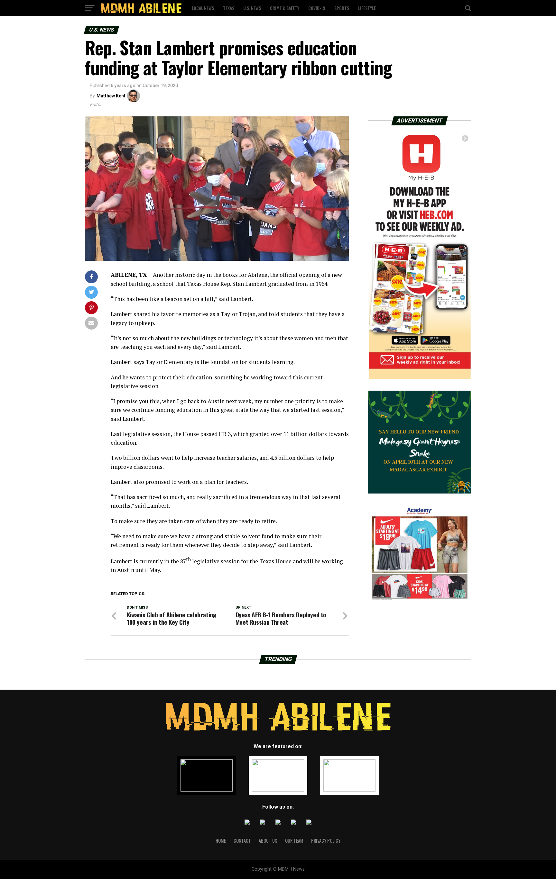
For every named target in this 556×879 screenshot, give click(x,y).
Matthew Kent (111, 95)
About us (268, 840)
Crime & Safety (284, 8)
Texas (228, 8)
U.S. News (252, 8)
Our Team (294, 840)
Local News (203, 8)
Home (221, 840)
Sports (341, 8)
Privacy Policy (325, 840)
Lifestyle (367, 8)
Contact (242, 840)
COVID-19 (316, 8)
